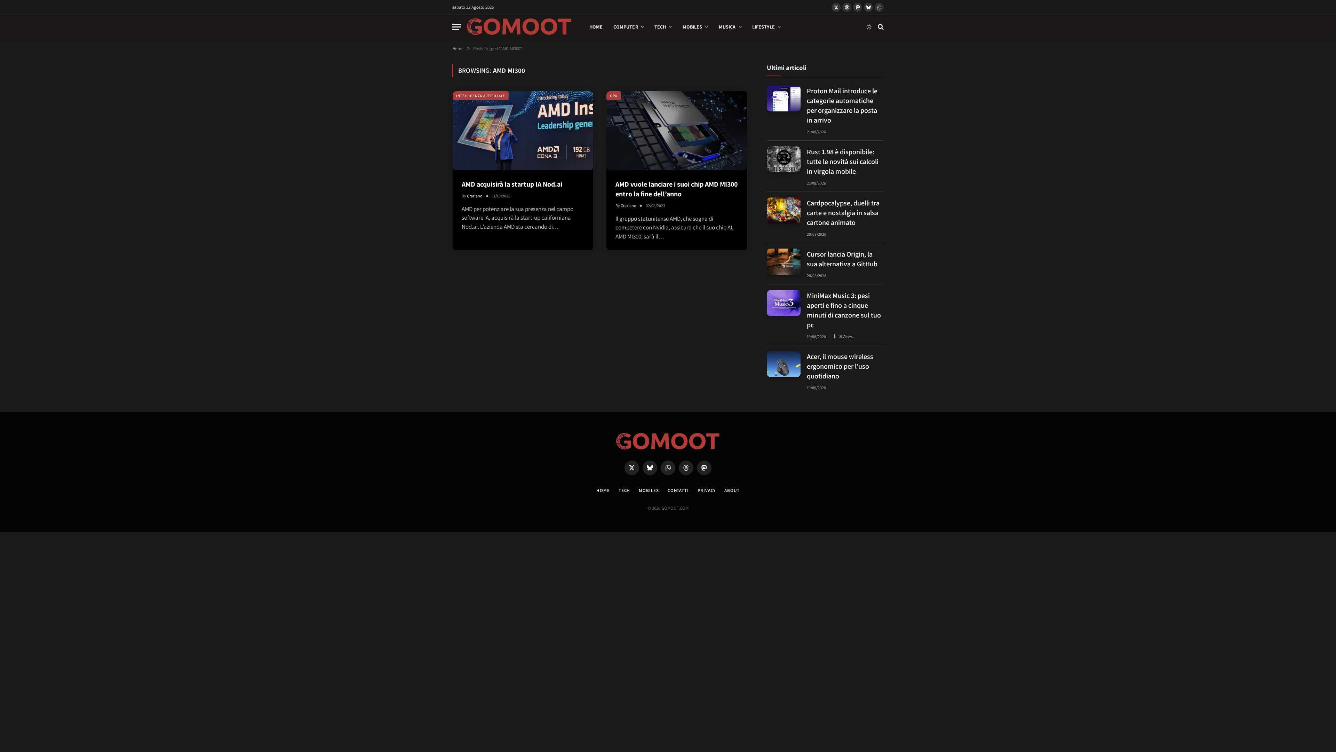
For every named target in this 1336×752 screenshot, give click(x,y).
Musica (727, 27)
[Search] (880, 27)
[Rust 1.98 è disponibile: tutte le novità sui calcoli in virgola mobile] (784, 159)
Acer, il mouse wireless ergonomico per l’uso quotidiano (840, 366)
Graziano (475, 195)
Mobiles (692, 27)
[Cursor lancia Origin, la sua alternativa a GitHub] (784, 262)
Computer (625, 27)
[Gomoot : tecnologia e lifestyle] (519, 27)
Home (596, 27)
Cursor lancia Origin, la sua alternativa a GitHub (842, 259)
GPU (614, 95)
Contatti (678, 490)
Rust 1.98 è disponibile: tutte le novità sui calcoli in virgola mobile (842, 161)
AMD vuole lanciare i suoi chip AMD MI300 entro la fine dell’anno (676, 189)
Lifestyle (763, 27)
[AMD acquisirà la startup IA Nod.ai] (523, 130)
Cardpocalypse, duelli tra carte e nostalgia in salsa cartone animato (843, 212)
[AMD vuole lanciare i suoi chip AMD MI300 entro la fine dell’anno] (676, 130)
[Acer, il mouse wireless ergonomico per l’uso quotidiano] (784, 364)
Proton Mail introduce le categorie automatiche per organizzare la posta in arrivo (842, 105)
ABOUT (732, 490)
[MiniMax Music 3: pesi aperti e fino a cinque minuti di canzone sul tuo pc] (784, 303)
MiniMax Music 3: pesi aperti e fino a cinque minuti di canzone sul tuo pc (844, 310)
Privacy (707, 490)
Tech (660, 27)
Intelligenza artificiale (480, 95)
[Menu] (456, 27)
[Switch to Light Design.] (869, 27)
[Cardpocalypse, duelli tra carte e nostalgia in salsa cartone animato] (784, 210)
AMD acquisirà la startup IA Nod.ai (512, 184)
